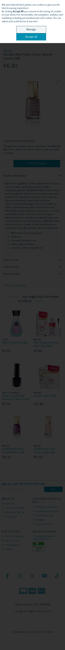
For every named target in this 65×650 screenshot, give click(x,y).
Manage (31, 29)
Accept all (31, 36)
